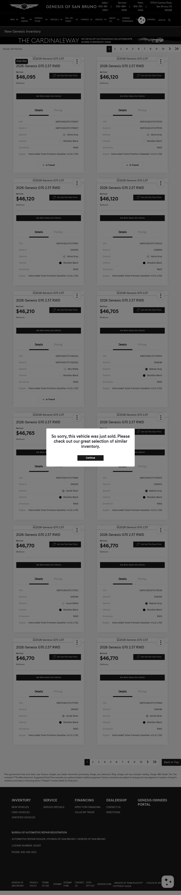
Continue (90, 458)
